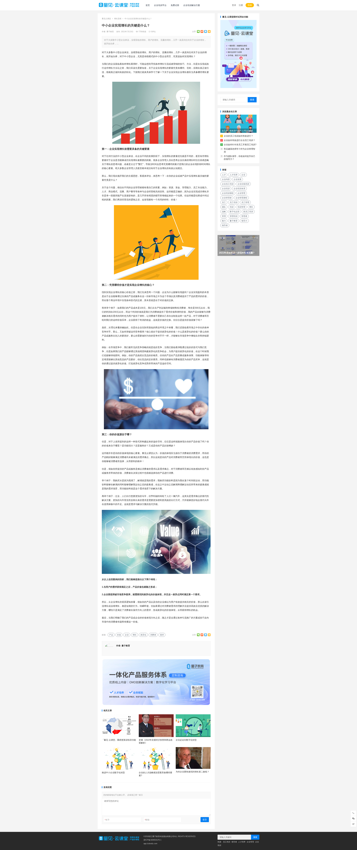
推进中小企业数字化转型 (113, 772)
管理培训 (233, 216)
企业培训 (226, 188)
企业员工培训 (228, 184)
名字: (107, 820)
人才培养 (233, 175)
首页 (148, 5)
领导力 (244, 221)
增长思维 (117, 19)
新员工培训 (248, 211)
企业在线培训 (243, 184)
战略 (224, 211)
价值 (119, 635)
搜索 (252, 99)
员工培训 (233, 202)
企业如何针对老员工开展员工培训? (240, 144)
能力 (224, 221)
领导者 (225, 225)
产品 (111, 635)
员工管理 (245, 202)
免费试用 (175, 5)
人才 (224, 175)
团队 (224, 207)
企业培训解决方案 (191, 5)
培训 (232, 207)
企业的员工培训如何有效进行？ (238, 136)
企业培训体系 (239, 188)
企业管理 (241, 193)
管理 (224, 216)
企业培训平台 (160, 5)
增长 (135, 635)
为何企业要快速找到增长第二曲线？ (192, 772)
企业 (127, 635)
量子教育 (110, 32)
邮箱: (147, 820)
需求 (162, 635)
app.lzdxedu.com (150, 843)
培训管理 (241, 207)
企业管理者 (227, 198)
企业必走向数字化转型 (186, 740)
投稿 (250, 5)
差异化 (143, 635)
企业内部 (226, 179)
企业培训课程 (228, 193)
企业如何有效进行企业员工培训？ (239, 140)
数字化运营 (234, 211)
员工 (224, 202)
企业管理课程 (241, 198)
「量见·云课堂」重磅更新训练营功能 (119, 740)
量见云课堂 (106, 19)
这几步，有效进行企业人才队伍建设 (237, 131)
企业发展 (237, 179)
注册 (241, 5)
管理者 (244, 216)
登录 (234, 5)
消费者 (153, 635)
